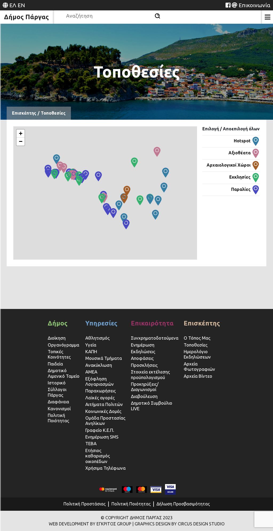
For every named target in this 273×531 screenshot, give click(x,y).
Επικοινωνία (254, 5)
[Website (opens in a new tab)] (228, 5)
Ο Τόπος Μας (197, 337)
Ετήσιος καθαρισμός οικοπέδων (97, 456)
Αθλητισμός (97, 337)
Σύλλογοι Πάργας (57, 392)
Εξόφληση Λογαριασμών (99, 381)
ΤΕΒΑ (91, 443)
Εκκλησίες (240, 177)
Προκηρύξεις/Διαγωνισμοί (145, 386)
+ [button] (20, 133)
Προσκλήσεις (144, 365)
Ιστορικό (57, 382)
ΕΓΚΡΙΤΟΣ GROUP (114, 523)
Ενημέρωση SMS (101, 436)
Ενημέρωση (142, 344)
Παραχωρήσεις (101, 390)
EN (21, 5)
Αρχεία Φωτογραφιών (199, 366)
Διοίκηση (57, 337)
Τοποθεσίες (195, 344)
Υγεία (90, 344)
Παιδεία (55, 363)
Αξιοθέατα (239, 152)
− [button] (20, 141)
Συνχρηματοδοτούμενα (154, 337)
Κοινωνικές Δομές (103, 411)
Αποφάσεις (142, 358)
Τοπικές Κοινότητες (59, 354)
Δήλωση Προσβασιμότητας (183, 503)
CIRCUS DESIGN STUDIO (201, 523)
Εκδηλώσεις (143, 351)
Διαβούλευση (144, 396)
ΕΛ (12, 5)
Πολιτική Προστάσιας (84, 503)
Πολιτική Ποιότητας (58, 418)
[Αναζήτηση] (157, 16)
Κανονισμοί (59, 408)
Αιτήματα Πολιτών (104, 404)
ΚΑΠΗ (91, 351)
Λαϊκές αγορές (100, 397)
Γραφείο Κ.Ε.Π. (99, 430)
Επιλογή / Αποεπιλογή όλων (231, 128)
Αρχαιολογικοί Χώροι (229, 165)
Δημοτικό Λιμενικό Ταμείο (63, 373)
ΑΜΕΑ (91, 371)
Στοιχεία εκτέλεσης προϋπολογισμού (150, 374)
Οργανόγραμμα (63, 344)
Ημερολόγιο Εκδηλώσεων (197, 354)
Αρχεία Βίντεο (198, 376)
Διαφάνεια (58, 401)
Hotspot (242, 140)
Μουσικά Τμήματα (103, 358)
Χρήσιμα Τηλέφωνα (105, 467)
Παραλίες (241, 189)
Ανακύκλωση (98, 365)
